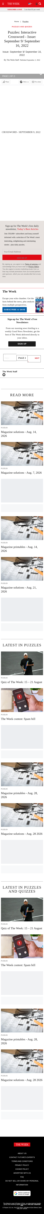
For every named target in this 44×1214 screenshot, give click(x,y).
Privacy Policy (22, 1165)
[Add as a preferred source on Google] (22, 1193)
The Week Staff (13, 60)
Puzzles (25, 21)
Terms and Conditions (22, 1161)
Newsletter (38, 82)
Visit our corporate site (30, 1205)
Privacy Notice (33, 267)
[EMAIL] (4, 374)
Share (7, 82)
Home (16, 21)
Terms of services (31, 264)
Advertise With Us (22, 1173)
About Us (22, 1153)
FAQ (22, 1177)
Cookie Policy (22, 1169)
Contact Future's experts (22, 1157)
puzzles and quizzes (22, 27)
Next (37, 358)
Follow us (26, 82)
